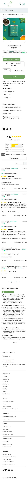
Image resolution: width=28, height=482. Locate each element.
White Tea (5, 386)
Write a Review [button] (14, 158)
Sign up (8, 361)
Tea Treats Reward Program (10, 409)
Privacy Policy (6, 419)
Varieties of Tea (7, 454)
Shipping (11, 51)
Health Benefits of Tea (9, 464)
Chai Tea (5, 389)
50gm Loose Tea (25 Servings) (11, 59)
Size (3, 56)
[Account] (19, 3)
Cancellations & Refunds (9, 416)
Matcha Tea (6, 379)
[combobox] (6, 70)
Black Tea (5, 381)
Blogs (4, 404)
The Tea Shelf (13, 477)
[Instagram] (12, 470)
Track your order (7, 446)
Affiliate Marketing (8, 434)
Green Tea (5, 376)
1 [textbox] (4, 71)
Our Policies (6, 413)
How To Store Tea (7, 459)
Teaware (5, 391)
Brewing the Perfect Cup (9, 457)
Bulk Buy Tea (6, 394)
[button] (23, 188)
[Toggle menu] (4, 4)
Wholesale (5, 429)
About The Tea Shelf (8, 401)
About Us (5, 398)
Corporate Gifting (7, 431)
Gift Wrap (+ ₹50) (18, 70)
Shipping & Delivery (8, 444)
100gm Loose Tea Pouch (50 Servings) (13, 64)
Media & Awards (7, 406)
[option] (14, 29)
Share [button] (4, 188)
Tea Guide (5, 451)
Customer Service (7, 439)
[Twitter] (4, 470)
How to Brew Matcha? (8, 461)
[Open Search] (2, 10)
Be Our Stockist (7, 426)
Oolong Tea (6, 384)
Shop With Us (6, 373)
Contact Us (6, 442)
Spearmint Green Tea (6, 182)
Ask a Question (9, 292)
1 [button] (10, 41)
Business (5, 424)
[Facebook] (6, 470)
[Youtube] (9, 470)
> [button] (19, 282)
